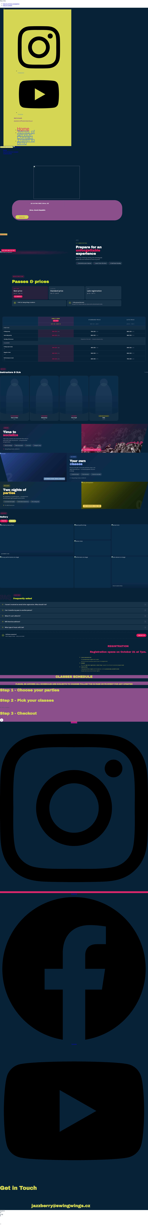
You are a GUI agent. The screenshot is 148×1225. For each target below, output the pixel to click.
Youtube (20, 114)
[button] (74, 604)
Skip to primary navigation (11, 4)
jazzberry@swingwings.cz (23, 121)
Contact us (141, 635)
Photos (4, 521)
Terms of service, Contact (26, 134)
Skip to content (7, 5)
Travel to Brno (26, 141)
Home (23, 128)
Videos (12, 521)
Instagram (21, 73)
